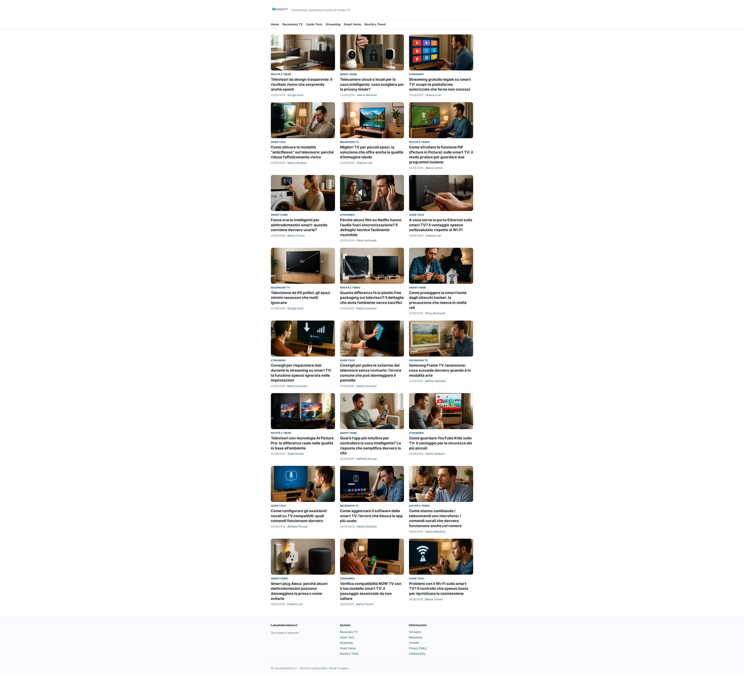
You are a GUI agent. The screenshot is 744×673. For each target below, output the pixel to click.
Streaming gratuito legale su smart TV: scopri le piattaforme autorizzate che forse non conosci (440, 84)
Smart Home (352, 24)
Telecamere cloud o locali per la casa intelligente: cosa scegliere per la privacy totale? (372, 84)
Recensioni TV (292, 24)
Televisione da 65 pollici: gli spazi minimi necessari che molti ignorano (300, 298)
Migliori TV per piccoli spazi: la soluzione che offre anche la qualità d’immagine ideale (371, 152)
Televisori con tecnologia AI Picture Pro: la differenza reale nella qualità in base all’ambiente (302, 443)
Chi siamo (415, 632)
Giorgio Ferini (296, 95)
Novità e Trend (375, 24)
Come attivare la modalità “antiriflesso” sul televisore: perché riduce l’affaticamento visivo (302, 152)
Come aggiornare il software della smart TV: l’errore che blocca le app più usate (371, 516)
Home (275, 24)
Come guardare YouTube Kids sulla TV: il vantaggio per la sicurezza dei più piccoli (440, 443)
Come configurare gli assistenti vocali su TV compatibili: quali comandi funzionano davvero (299, 516)
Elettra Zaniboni (297, 162)
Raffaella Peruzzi (367, 458)
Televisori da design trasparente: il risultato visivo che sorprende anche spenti (301, 84)
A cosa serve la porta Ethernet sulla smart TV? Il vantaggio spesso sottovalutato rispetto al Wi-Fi (440, 225)
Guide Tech (314, 24)
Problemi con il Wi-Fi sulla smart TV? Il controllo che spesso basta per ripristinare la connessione (438, 588)
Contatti (414, 642)
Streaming (333, 24)
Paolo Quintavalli (366, 240)
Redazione (415, 637)
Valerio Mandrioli (367, 95)
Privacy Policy (418, 648)
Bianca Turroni (434, 167)
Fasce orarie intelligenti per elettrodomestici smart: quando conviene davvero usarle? (299, 225)
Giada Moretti (296, 453)
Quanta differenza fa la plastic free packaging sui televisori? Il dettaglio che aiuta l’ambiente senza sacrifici (372, 298)
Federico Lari (433, 95)
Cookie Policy (417, 653)
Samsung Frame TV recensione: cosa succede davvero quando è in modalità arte (440, 370)
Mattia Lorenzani (366, 308)
